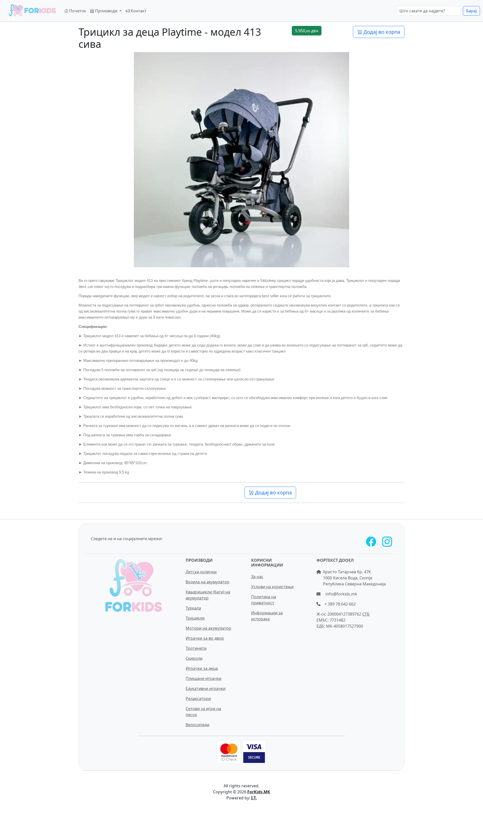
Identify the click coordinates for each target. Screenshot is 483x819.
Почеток (77, 11)
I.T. (254, 798)
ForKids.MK (258, 792)
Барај (471, 11)
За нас (257, 576)
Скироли (194, 658)
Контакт (138, 11)
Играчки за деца (202, 668)
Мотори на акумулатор (208, 628)
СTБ (366, 614)
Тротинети (196, 648)
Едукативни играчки (205, 688)
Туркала (193, 608)
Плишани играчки (203, 678)
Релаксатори (198, 698)
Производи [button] (106, 11)
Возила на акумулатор (207, 582)
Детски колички (201, 572)
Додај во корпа (381, 31)
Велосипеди (197, 724)
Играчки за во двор (205, 638)
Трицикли (195, 618)
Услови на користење (272, 586)
